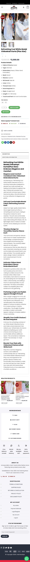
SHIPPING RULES (16, 487)
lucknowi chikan (17, 139)
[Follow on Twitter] (6, 548)
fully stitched (7, 139)
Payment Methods (16, 508)
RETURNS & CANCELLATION (16, 490)
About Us (8, 3)
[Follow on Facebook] (1, 548)
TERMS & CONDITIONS (16, 484)
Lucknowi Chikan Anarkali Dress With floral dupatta (22, 398)
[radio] (2, 102)
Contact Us (14, 3)
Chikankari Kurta (11, 136)
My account (21, 3)
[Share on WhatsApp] (2, 142)
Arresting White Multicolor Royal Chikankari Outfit (5, 398)
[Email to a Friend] (11, 142)
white (26, 139)
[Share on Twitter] (8, 142)
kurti (12, 139)
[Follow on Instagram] (3, 548)
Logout (16, 518)
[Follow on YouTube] (11, 548)
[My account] (23, 7)
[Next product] (2, 56)
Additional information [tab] (9, 157)
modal (23, 139)
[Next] (26, 26)
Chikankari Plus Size (20, 136)
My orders (16, 505)
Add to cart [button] (4, 403)
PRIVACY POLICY (16, 493)
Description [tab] (6, 154)
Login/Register (16, 511)
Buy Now (6, 112)
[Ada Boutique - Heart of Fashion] (14, 7)
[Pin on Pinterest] (13, 142)
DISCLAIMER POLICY (16, 497)
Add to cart (14, 107)
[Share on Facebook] (5, 142)
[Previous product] (5, 56)
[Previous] (3, 26)
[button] (2, 7)
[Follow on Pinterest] (8, 548)
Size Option (4, 100)
